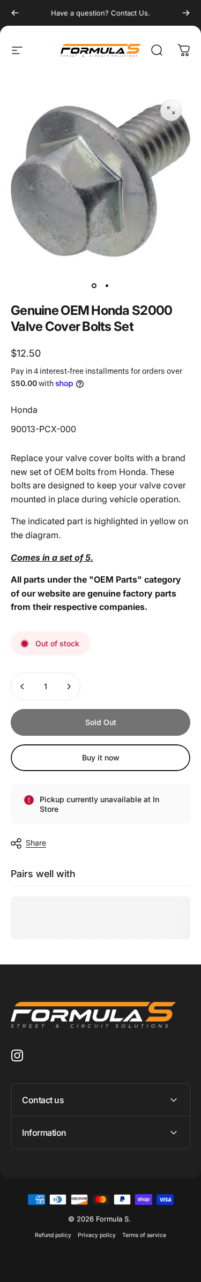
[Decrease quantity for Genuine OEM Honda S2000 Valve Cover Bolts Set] (22, 686)
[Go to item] (94, 285)
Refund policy (53, 1235)
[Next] (186, 13)
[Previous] (15, 13)
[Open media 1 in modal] (171, 110)
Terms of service (144, 1235)
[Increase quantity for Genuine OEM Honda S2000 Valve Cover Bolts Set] (68, 686)
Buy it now (101, 757)
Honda (24, 409)
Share (36, 842)
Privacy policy (97, 1235)
